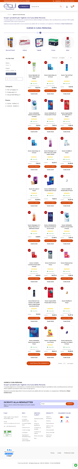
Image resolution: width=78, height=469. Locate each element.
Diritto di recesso (38, 436)
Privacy (52, 453)
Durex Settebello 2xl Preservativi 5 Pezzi (50, 189)
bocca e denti (10, 50)
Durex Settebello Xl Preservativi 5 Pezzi (50, 114)
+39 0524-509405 (69, 1)
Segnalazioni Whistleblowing (26, 435)
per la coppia (12, 90)
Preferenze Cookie (69, 453)
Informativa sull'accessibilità (26, 439)
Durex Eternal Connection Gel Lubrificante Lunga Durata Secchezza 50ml (34, 303)
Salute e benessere (49, 417)
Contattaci (25, 432)
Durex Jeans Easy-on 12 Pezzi (50, 76)
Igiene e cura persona (49, 426)
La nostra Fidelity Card (26, 424)
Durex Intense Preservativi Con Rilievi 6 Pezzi (67, 342)
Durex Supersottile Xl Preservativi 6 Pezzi (66, 114)
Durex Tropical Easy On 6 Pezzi (50, 341)
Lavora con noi (26, 427)
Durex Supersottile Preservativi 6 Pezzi (50, 301)
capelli (39, 50)
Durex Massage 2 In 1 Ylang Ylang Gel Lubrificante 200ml (34, 226)
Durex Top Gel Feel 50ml (66, 76)
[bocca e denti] (10, 42)
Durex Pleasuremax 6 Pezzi (67, 263)
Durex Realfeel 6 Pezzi (67, 301)
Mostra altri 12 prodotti (39, 363)
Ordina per (55, 57)
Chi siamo (24, 416)
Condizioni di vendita (37, 428)
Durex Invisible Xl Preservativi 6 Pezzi (67, 189)
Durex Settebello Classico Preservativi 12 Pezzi (34, 114)
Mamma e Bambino (49, 435)
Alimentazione (50, 423)
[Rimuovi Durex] (10, 65)
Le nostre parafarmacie (25, 420)
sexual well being (13, 95)
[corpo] (53, 42)
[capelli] (39, 42)
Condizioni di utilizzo (37, 432)
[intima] (24, 42)
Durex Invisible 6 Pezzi (67, 151)
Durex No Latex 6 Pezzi (34, 189)
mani (67, 50)
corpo (53, 50)
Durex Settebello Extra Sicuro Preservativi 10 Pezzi (50, 226)
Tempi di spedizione (37, 424)
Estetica (48, 421)
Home (9, 14)
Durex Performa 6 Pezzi (50, 263)
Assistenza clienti (38, 418)
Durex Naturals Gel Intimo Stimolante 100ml (34, 76)
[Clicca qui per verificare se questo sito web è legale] (7, 433)
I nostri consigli (26, 430)
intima (25, 50)
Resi (35, 438)
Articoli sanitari (50, 430)
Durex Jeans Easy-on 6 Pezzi (34, 151)
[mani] (67, 42)
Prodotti (24, 7)
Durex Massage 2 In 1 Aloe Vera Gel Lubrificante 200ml (50, 152)
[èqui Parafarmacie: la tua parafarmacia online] (10, 6)
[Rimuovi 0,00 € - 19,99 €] (16, 70)
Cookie (59, 453)
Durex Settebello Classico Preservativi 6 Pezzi (67, 226)
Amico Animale (50, 432)
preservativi (12, 92)
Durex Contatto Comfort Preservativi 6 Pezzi (34, 264)
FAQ (35, 421)
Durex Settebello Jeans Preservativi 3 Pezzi (34, 342)
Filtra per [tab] (10, 58)
